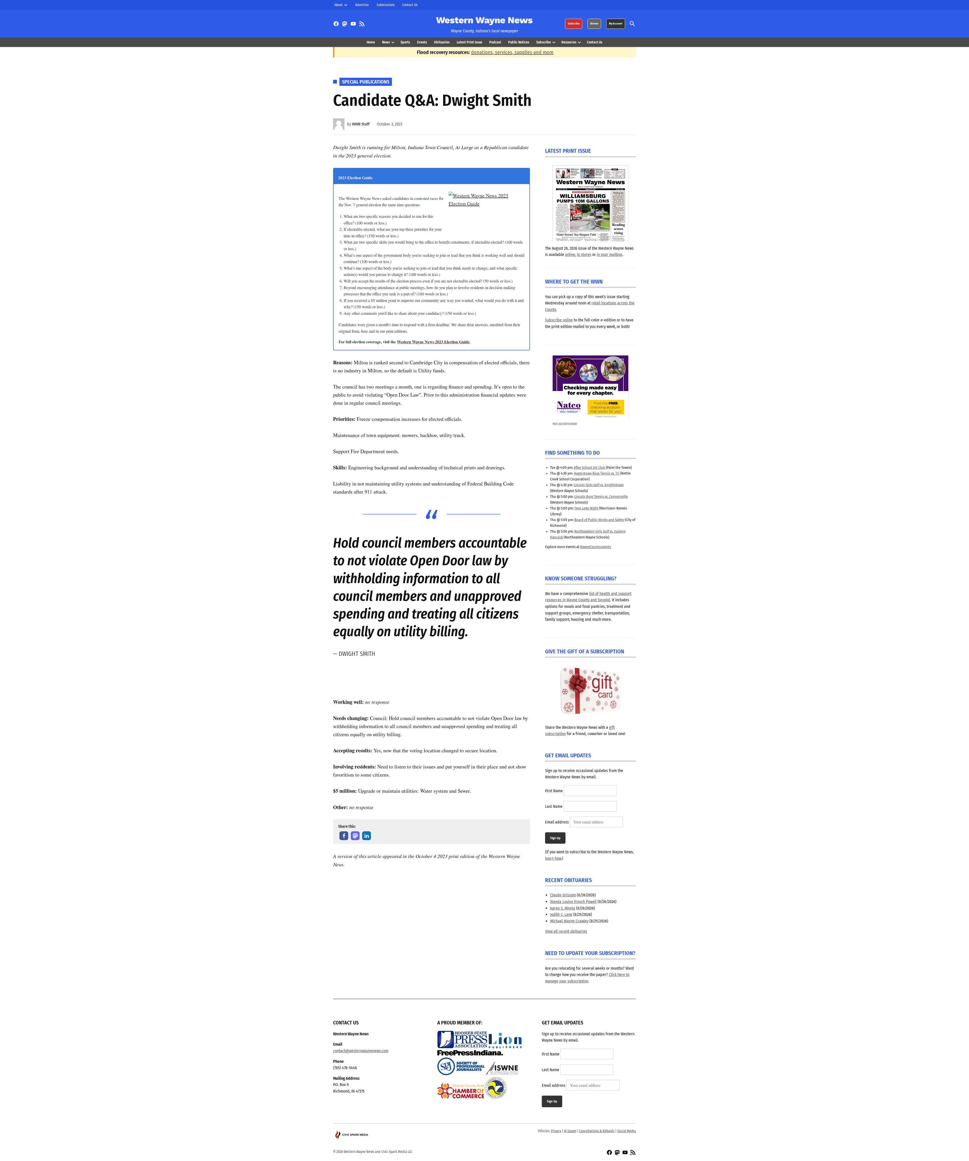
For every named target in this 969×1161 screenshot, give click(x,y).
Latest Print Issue (469, 42)
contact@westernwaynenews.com (360, 1050)
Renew (594, 23)
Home (371, 42)
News (386, 42)
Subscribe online (559, 320)
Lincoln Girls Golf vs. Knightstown (599, 485)
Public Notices (518, 42)
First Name (554, 790)
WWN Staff (360, 124)
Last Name (553, 806)
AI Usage (570, 1131)
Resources (568, 42)
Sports (405, 42)
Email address (557, 822)
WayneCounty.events (595, 547)
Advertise (362, 5)
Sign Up (555, 838)
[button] (343, 835)
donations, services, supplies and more (512, 52)
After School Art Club (589, 468)
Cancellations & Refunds (596, 1131)
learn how (553, 858)
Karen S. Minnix (562, 908)
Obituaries (442, 42)
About (338, 5)
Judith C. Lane (561, 914)
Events (422, 42)
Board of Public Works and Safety (599, 520)
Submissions (385, 5)
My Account (615, 23)
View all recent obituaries (566, 931)
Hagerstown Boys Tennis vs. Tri (597, 473)
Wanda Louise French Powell (573, 901)
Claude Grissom (563, 895)
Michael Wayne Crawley (569, 921)
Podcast (495, 42)
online (570, 254)
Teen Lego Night (586, 508)
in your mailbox (609, 254)
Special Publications (365, 82)
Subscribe (574, 23)
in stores (584, 254)
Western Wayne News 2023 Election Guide (433, 342)
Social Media (626, 1131)
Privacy (556, 1131)
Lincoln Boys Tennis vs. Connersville (601, 497)
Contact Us (410, 5)
